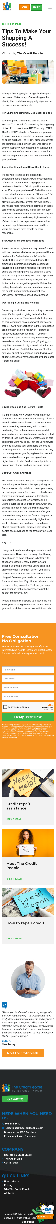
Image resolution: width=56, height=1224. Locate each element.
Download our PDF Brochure (20, 1132)
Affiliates (9, 1193)
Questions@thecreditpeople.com (24, 1128)
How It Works (11, 1181)
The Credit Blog (13, 1158)
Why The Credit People (17, 1189)
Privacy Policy (22, 1218)
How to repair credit (25, 923)
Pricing (8, 1185)
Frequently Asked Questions (20, 1136)
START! (36, 7)
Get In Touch (11, 1162)
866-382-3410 (12, 1123)
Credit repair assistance (18, 806)
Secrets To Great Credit (18, 1155)
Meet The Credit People (21, 865)
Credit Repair (11, 24)
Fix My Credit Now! (28, 717)
